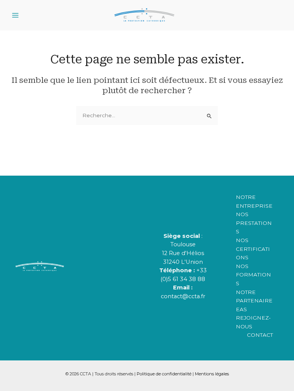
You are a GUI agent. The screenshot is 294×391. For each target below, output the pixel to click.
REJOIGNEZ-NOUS (253, 322)
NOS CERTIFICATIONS (253, 248)
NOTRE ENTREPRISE (254, 201)
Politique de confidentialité (164, 373)
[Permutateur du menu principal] (15, 15)
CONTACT (260, 335)
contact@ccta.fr (183, 296)
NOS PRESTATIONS (254, 222)
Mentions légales (212, 373)
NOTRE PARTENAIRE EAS (254, 300)
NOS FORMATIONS (253, 274)
